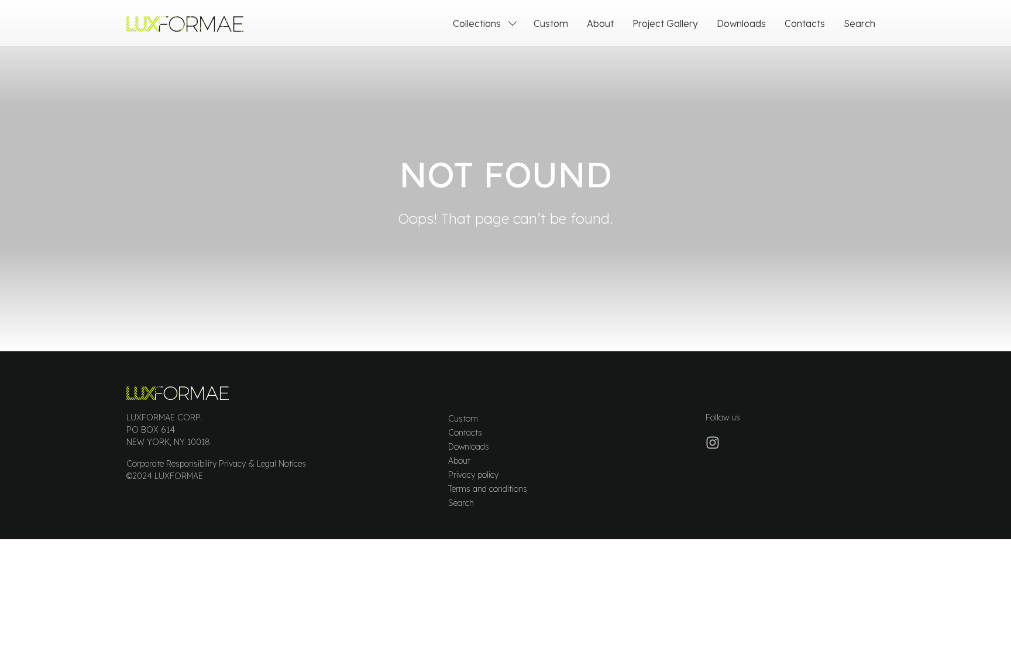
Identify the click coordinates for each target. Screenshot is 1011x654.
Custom (551, 23)
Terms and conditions (487, 489)
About (600, 23)
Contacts (805, 23)
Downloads (741, 23)
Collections (477, 23)
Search (859, 23)
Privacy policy (473, 475)
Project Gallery (665, 23)
